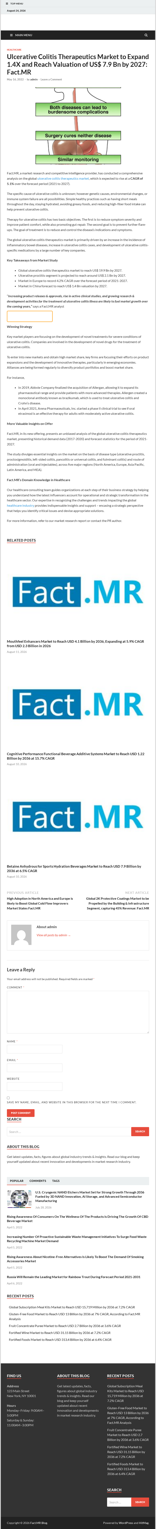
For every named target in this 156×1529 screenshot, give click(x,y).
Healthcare (14, 49)
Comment (15, 987)
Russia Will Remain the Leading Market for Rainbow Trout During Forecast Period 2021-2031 (73, 1277)
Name (12, 1041)
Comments (37, 1180)
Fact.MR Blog (38, 1523)
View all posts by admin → (54, 935)
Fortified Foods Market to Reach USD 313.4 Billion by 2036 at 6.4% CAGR (60, 1339)
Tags (56, 1180)
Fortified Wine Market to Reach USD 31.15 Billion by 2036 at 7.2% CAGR (59, 1333)
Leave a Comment (51, 79)
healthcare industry (20, 505)
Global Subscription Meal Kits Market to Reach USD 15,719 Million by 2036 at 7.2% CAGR (72, 1307)
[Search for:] (78, 1131)
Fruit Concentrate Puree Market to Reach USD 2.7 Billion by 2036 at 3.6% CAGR (65, 1326)
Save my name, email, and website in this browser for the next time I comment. (71, 1102)
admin (34, 79)
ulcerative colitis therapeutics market (63, 178)
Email (12, 1060)
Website (13, 1078)
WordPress (126, 1523)
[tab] (16, 1181)
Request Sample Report (29, 316)
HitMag (143, 1523)
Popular (16, 1180)
